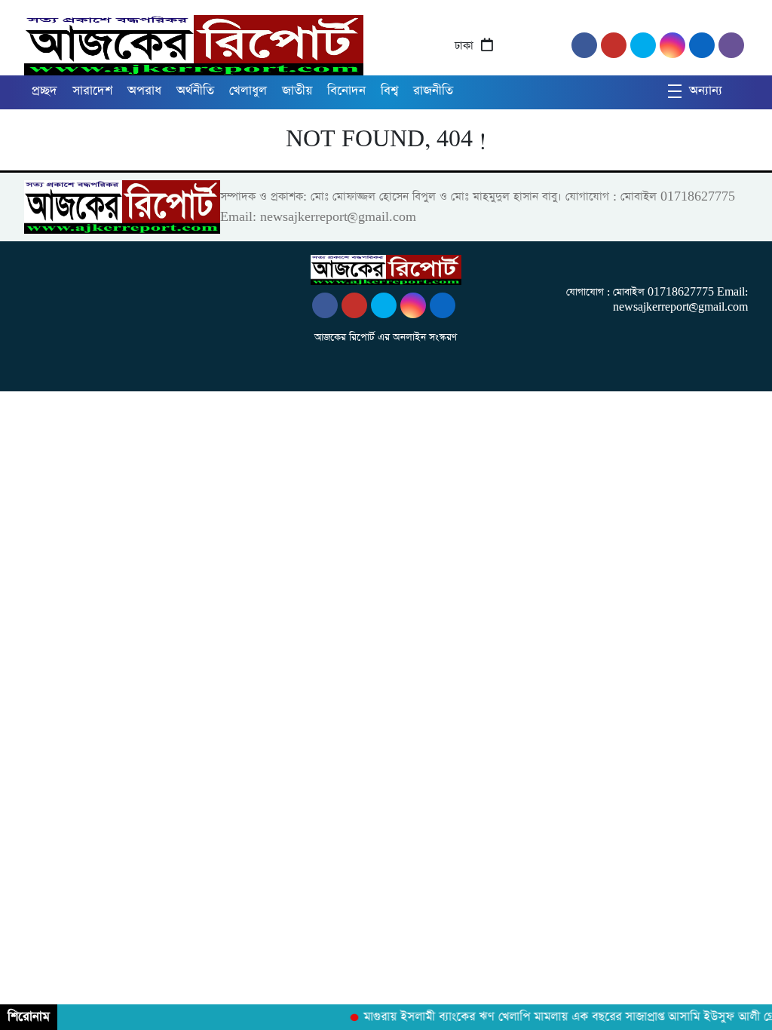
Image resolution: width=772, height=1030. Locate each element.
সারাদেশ (92, 91)
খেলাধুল (248, 91)
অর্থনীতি (195, 91)
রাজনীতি (433, 91)
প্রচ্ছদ (44, 91)
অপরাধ (144, 91)
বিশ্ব (389, 91)
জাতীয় (297, 91)
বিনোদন (346, 91)
